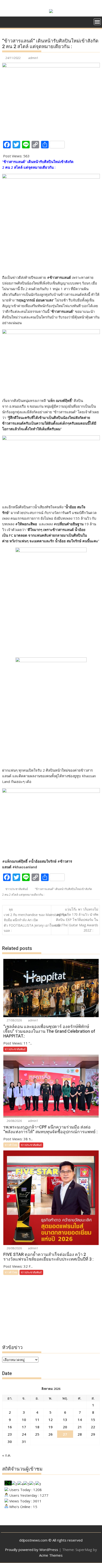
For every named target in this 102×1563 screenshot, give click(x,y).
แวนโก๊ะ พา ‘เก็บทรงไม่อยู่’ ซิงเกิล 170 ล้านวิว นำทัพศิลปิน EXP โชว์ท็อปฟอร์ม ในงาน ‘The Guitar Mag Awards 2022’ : (76, 920)
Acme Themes (51, 1555)
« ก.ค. (6, 1455)
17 (24, 1427)
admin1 (33, 58)
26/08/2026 (14, 1121)
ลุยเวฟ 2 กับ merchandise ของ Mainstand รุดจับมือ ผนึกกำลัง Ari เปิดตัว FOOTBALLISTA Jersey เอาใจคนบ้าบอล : (35, 920)
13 (65, 1419)
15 (93, 1419)
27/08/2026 (14, 1020)
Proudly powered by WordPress (31, 1549)
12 (50, 1419)
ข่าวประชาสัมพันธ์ (16, 889)
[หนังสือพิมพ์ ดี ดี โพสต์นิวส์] (6, 21)
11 (37, 1419)
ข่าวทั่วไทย (11, 1145)
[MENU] (97, 21)
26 (50, 1434)
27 (65, 1434)
